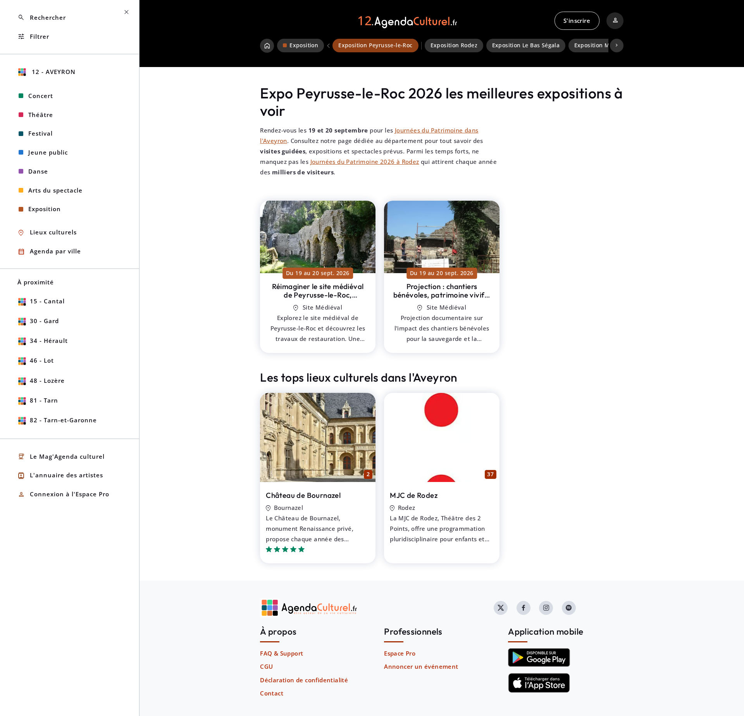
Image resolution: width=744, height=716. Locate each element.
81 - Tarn (44, 400)
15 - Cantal (47, 301)
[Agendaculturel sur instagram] (546, 608)
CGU (266, 666)
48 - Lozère (47, 380)
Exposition (44, 209)
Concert (40, 96)
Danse (38, 171)
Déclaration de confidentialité (304, 680)
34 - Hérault (49, 340)
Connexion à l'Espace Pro (63, 494)
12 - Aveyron (53, 72)
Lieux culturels (47, 232)
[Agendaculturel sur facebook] (523, 608)
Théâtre (40, 115)
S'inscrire (576, 20)
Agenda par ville (49, 251)
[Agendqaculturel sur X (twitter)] (501, 608)
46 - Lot (42, 360)
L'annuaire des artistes (60, 475)
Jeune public (48, 152)
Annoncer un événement (421, 666)
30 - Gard (44, 321)
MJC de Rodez (413, 495)
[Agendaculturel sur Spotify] (569, 608)
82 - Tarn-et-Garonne (63, 420)
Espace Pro (399, 653)
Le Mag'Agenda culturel (61, 456)
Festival (40, 133)
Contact (271, 693)
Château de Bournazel (303, 495)
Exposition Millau (598, 45)
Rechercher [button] (41, 17)
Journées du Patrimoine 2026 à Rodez (364, 161)
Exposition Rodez (454, 45)
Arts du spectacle (55, 190)
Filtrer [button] (33, 36)
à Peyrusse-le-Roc (318, 299)
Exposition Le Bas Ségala (526, 45)
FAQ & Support (281, 653)
